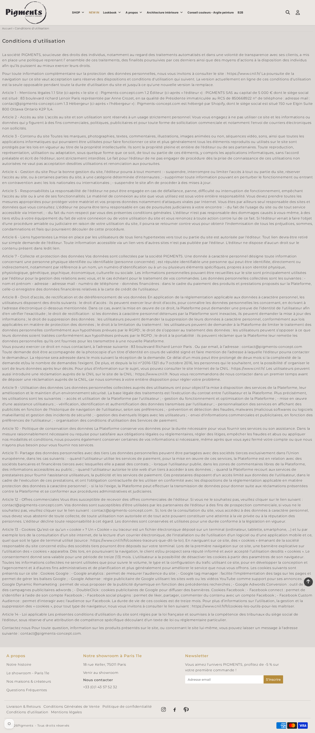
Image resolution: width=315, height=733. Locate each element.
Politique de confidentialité (127, 706)
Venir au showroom (100, 673)
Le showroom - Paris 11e (28, 673)
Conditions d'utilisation (27, 712)
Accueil (7, 28)
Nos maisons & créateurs (28, 681)
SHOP (76, 12)
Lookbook (110, 12)
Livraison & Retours (23, 706)
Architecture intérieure (162, 12)
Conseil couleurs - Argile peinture (211, 12)
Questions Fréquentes (26, 690)
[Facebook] (174, 709)
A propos (132, 12)
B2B (240, 12)
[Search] (287, 12)
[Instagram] (163, 709)
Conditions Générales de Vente (72, 706)
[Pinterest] (186, 709)
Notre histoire (18, 664)
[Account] (298, 12)
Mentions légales (66, 712)
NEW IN (94, 12)
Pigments (25, 725)
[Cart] (308, 12)
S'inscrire (273, 679)
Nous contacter (98, 680)
